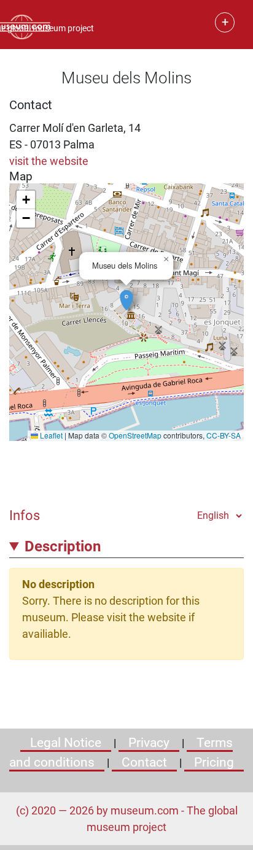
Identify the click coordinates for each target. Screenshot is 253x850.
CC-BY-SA (223, 435)
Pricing (214, 762)
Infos (24, 515)
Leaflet (50, 435)
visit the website (48, 161)
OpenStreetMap (135, 435)
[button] (126, 293)
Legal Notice (65, 742)
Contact (144, 762)
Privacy (148, 742)
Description (63, 546)
